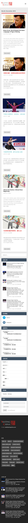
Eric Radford (5, 450)
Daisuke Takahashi (15, 447)
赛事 (9, 116)
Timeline (5, 394)
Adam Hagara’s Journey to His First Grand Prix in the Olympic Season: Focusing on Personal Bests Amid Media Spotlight (15, 273)
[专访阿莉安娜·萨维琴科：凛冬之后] (14, 222)
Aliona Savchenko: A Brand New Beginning (13, 190)
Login (5, 410)
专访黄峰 (13, 333)
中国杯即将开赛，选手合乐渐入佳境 (12, 152)
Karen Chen (5, 456)
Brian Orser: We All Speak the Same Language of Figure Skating (14, 31)
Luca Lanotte (13, 456)
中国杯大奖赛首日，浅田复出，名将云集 (14, 114)
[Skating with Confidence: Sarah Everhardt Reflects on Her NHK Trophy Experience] (4, 281)
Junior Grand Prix (7, 453)
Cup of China (5, 447)
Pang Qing (5, 462)
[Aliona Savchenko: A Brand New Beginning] (14, 181)
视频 (4, 385)
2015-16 (4, 441)
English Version (9, 88)
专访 (9, 75)
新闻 (11, 75)
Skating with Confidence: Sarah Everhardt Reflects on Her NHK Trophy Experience (16, 281)
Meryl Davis (16, 459)
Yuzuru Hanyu (6, 465)
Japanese (5, 365)
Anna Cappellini (6, 444)
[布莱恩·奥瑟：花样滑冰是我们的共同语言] (14, 64)
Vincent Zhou (20, 462)
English (10, 33)
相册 (4, 382)
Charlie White (16, 444)
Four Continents (15, 450)
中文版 (7, 48)
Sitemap (10, 394)
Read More (7, 53)
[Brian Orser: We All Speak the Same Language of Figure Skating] (14, 21)
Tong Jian (12, 462)
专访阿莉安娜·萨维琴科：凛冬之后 (12, 231)
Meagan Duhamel (6, 459)
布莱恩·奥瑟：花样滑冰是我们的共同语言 (14, 73)
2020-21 (9, 441)
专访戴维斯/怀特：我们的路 (10, 344)
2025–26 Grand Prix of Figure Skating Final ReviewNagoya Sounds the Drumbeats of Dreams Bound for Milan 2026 (15, 265)
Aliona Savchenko (18, 441)
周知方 (13, 465)
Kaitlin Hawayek (18, 453)
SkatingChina (6, 331)
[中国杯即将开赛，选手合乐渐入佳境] (14, 143)
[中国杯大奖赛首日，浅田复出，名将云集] (14, 105)
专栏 (16, 268)
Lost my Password (11, 410)
